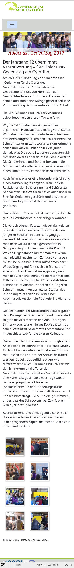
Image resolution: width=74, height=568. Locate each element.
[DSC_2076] (40, 521)
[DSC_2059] (15, 521)
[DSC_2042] (15, 447)
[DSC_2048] (40, 471)
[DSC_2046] (15, 471)
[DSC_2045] (40, 447)
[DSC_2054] (40, 496)
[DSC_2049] (15, 496)
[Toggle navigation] (12, 24)
